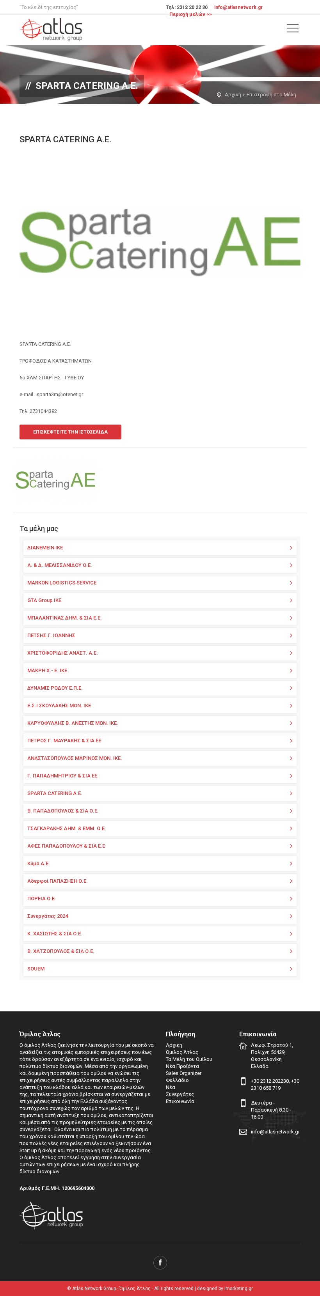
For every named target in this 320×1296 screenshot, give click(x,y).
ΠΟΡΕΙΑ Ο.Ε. (41, 898)
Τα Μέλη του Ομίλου (189, 1059)
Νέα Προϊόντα (182, 1066)
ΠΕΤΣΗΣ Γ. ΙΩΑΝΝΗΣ (51, 635)
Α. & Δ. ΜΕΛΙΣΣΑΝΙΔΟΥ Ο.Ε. (59, 565)
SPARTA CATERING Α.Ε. (54, 793)
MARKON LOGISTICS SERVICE (61, 583)
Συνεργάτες (180, 1094)
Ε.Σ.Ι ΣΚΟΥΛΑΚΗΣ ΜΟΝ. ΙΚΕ (59, 705)
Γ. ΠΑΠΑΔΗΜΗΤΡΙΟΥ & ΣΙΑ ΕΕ (62, 776)
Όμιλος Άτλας (182, 1052)
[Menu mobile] (293, 29)
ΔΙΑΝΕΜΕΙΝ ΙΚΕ (45, 548)
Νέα (170, 1087)
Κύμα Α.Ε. (38, 863)
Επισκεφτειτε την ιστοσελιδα (70, 432)
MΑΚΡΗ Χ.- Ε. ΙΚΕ (47, 670)
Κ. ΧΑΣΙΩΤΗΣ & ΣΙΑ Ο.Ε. (54, 934)
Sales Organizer (183, 1073)
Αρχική (233, 94)
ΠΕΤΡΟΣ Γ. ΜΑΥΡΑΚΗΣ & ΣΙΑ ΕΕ (64, 741)
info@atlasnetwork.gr (238, 7)
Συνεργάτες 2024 (47, 916)
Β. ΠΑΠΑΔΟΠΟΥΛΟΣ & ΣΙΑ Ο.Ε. (63, 811)
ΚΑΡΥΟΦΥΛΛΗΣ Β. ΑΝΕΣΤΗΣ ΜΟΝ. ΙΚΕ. (72, 723)
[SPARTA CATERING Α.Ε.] (55, 480)
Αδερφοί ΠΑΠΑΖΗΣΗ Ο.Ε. (57, 881)
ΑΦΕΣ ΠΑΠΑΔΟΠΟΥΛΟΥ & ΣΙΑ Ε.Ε (66, 846)
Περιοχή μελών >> (190, 14)
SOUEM (35, 969)
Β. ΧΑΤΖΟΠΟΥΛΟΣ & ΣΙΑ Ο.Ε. (60, 951)
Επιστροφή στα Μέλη (271, 94)
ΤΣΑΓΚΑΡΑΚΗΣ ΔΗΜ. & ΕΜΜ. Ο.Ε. (66, 828)
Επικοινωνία (180, 1101)
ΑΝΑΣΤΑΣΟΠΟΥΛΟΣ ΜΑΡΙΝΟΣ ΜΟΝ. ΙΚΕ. (74, 758)
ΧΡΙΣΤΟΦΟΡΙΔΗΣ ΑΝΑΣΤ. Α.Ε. (62, 653)
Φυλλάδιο (177, 1080)
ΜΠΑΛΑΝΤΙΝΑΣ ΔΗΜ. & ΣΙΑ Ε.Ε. (64, 618)
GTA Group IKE (44, 600)
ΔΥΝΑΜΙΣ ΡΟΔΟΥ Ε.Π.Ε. (55, 688)
